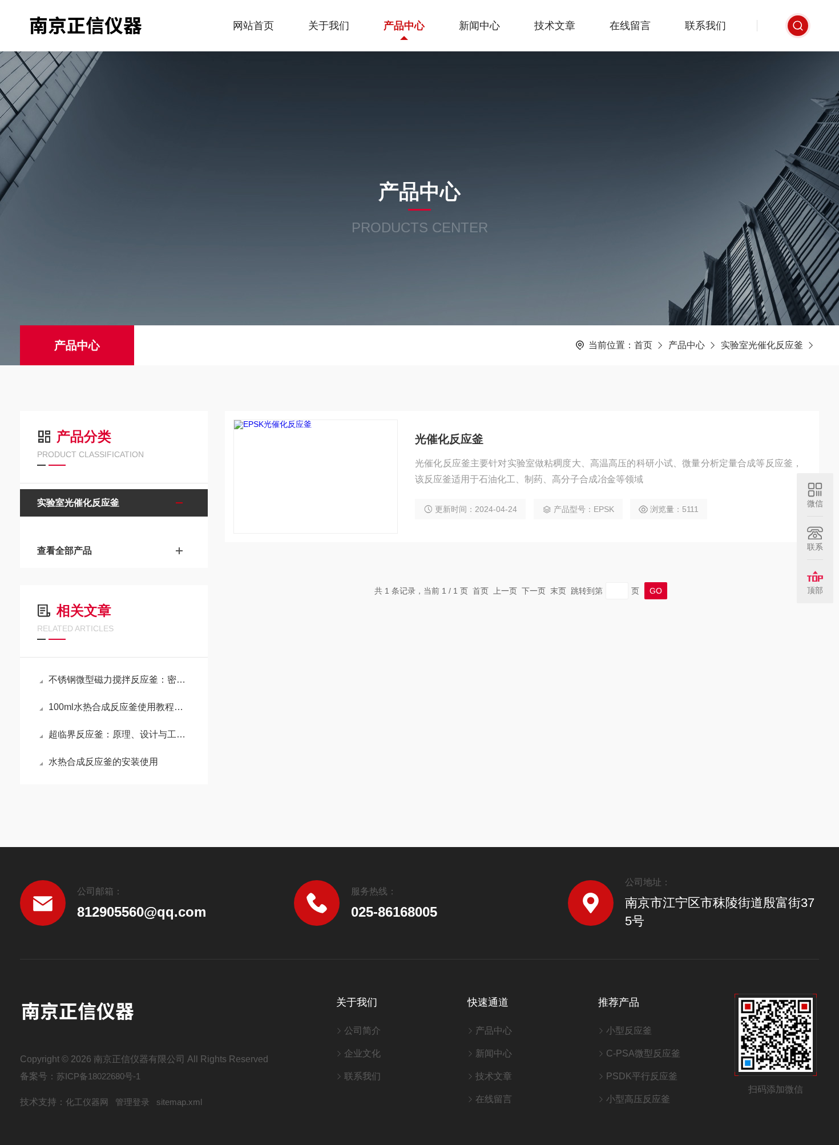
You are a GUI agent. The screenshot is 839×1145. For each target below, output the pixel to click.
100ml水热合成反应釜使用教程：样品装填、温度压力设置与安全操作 (120, 707)
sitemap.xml (179, 1102)
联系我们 (705, 25)
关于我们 (328, 25)
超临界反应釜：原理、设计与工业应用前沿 (120, 734)
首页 (643, 345)
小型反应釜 (629, 1030)
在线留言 (630, 25)
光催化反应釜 (449, 439)
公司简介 (362, 1030)
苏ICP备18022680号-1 (98, 1076)
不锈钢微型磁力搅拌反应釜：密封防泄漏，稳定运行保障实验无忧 (120, 679)
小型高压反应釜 (638, 1099)
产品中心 (404, 25)
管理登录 (132, 1102)
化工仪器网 (87, 1102)
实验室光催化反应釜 (762, 345)
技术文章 (554, 25)
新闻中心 (479, 25)
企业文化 (362, 1053)
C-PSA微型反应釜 (643, 1053)
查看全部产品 (64, 550)
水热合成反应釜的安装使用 (103, 762)
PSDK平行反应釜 (641, 1076)
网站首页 (253, 25)
